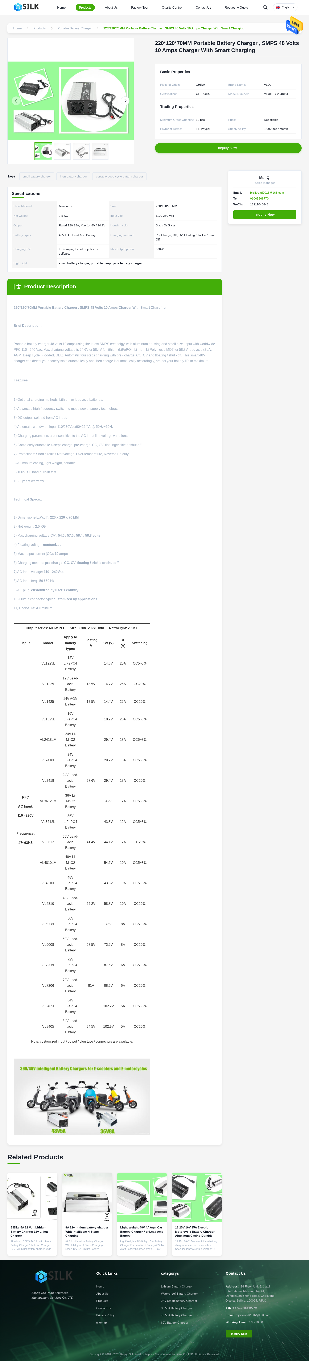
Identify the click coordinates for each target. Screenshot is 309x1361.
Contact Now (32, 1249)
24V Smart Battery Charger (179, 1300)
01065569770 (259, 198)
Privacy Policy (105, 1315)
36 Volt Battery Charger (176, 1308)
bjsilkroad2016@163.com (267, 192)
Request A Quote (236, 7)
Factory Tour (139, 7)
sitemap (101, 1322)
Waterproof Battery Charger (179, 1293)
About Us (111, 7)
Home (61, 7)
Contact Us (203, 7)
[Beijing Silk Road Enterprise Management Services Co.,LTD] (28, 7)
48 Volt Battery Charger (176, 1315)
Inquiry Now (265, 214)
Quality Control (172, 7)
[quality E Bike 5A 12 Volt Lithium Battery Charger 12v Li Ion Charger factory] (32, 1197)
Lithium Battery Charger (177, 1286)
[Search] (265, 7)
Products (85, 7)
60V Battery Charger (174, 1322)
